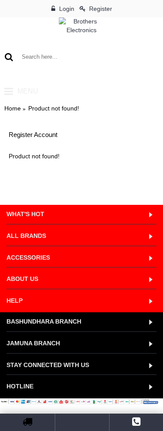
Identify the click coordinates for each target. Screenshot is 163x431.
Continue (136, 182)
